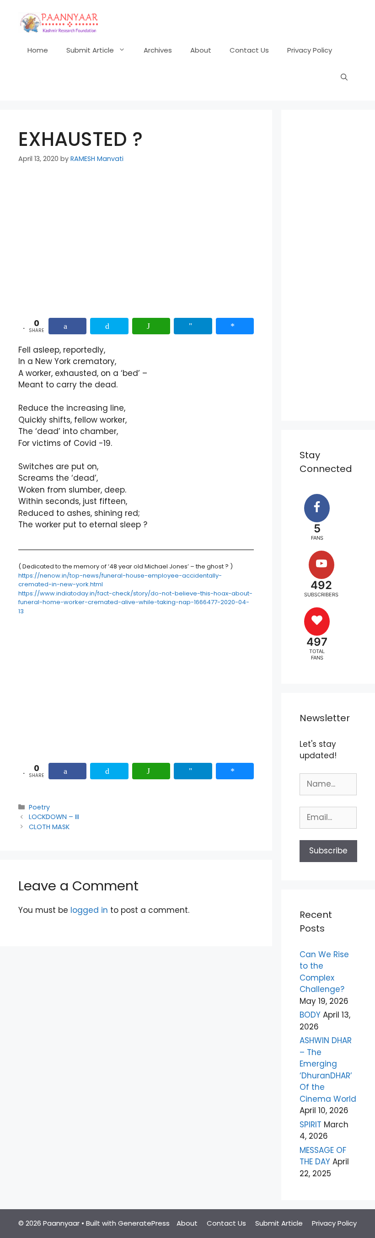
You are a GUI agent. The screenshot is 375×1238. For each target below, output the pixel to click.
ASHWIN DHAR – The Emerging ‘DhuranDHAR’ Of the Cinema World (328, 1069)
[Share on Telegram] (193, 326)
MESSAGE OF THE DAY (323, 1156)
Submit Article (90, 50)
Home (37, 50)
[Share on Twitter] (109, 326)
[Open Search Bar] (344, 77)
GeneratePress (144, 1223)
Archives (158, 50)
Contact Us (249, 50)
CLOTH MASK (49, 826)
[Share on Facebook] (67, 326)
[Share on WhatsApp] (151, 326)
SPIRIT (310, 1124)
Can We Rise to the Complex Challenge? (324, 972)
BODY (310, 1014)
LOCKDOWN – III (54, 816)
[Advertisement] (136, 244)
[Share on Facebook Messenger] (235, 326)
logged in (89, 910)
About (200, 50)
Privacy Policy (309, 50)
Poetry (39, 807)
